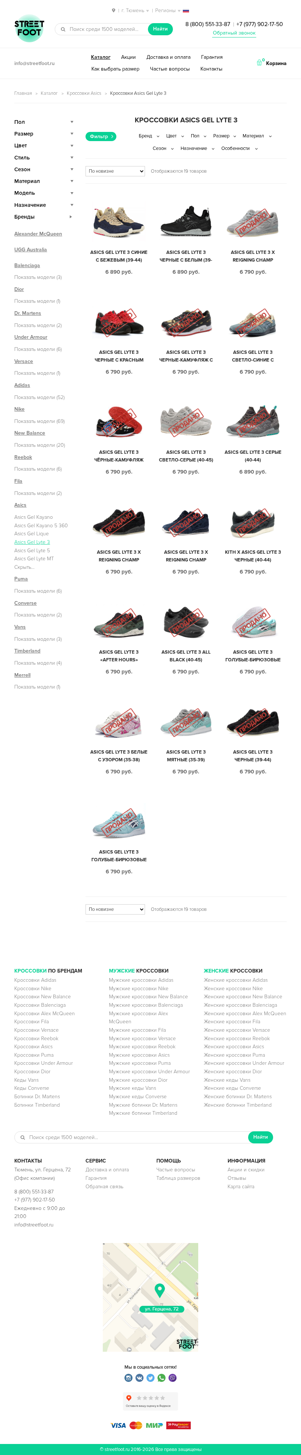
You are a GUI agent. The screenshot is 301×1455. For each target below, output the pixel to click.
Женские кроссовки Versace (237, 1030)
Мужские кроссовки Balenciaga (146, 1005)
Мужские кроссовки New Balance (148, 997)
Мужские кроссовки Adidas (141, 980)
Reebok (23, 457)
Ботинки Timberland (37, 1105)
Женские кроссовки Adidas (236, 980)
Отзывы (237, 1178)
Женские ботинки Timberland (238, 1105)
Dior (19, 289)
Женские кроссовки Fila (232, 1021)
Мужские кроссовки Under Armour (149, 1071)
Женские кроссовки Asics (234, 1046)
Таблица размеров (178, 1178)
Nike (19, 409)
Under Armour (30, 337)
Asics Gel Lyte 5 (32, 550)
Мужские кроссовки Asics (139, 1055)
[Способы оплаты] (150, 1428)
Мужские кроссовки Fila (137, 1030)
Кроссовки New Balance (42, 997)
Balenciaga (27, 265)
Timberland (27, 651)
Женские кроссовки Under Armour (244, 1063)
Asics (20, 505)
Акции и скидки (246, 1170)
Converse (25, 603)
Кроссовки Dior (32, 1071)
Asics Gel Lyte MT (34, 559)
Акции (128, 57)
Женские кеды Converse (232, 1088)
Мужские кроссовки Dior (138, 1080)
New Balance (29, 433)
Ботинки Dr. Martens (37, 1096)
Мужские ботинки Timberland (143, 1113)
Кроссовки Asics (84, 93)
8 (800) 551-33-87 (207, 24)
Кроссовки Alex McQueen (44, 1013)
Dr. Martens (27, 313)
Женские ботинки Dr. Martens (238, 1096)
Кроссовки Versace (36, 1030)
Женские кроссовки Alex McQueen (245, 1013)
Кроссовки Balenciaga (40, 1005)
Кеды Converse (31, 1088)
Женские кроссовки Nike (233, 988)
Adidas (22, 385)
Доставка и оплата (168, 57)
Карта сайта (241, 1186)
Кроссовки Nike (32, 988)
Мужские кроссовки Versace (142, 1038)
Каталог (100, 57)
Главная (23, 93)
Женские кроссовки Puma (234, 1055)
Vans (20, 627)
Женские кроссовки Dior (233, 1071)
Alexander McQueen (38, 234)
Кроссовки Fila (31, 1021)
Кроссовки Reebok (36, 1038)
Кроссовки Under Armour (43, 1063)
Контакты (211, 69)
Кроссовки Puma (34, 1055)
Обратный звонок (234, 33)
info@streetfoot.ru (34, 63)
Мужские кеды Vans (132, 1088)
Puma (21, 579)
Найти (160, 29)
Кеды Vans (26, 1080)
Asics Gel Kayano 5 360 (41, 525)
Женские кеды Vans (227, 1080)
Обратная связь (104, 1186)
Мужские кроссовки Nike (138, 988)
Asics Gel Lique (31, 534)
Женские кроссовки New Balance (243, 997)
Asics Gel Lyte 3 (32, 542)
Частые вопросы (170, 69)
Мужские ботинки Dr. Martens (143, 1105)
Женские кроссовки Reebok (237, 1038)
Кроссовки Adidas (35, 980)
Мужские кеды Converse (138, 1096)
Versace (23, 361)
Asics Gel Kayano (33, 517)
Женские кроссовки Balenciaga (240, 1005)
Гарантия (212, 57)
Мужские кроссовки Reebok (142, 1046)
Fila (18, 481)
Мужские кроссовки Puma (140, 1063)
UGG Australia (30, 250)
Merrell (22, 675)
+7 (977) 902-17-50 (259, 24)
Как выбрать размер (115, 69)
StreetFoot (29, 29)
